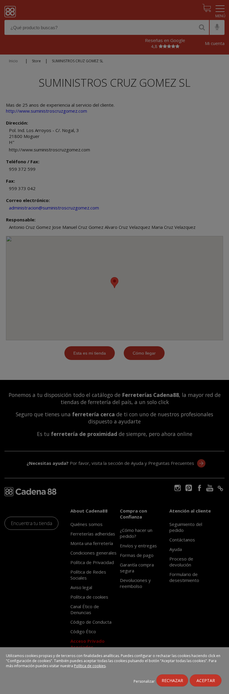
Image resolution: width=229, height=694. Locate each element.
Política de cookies (90, 665)
